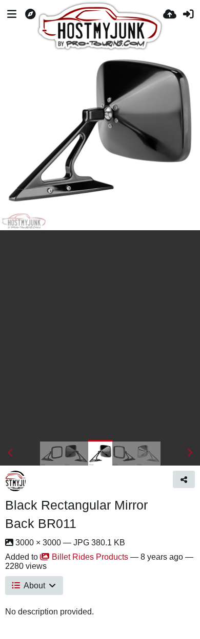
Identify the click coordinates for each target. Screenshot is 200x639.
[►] (189, 453)
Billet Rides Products (90, 557)
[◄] (10, 453)
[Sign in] (188, 15)
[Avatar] (15, 481)
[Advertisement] (100, 335)
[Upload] (169, 15)
